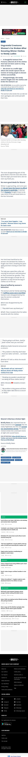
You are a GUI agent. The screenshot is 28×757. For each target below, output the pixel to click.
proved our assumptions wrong (14, 428)
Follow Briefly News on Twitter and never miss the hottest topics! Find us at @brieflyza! (14, 438)
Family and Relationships (6, 618)
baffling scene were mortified (14, 293)
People (7, 38)
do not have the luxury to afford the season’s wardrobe (14, 189)
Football (3, 603)
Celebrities (3, 532)
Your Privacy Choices (16, 756)
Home (2, 38)
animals (18, 425)
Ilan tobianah (16, 457)
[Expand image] (26, 125)
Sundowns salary (6, 457)
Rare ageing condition (7, 459)
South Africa (3, 595)
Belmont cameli (5, 462)
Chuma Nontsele (16, 56)
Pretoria (8, 192)
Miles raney (19, 459)
